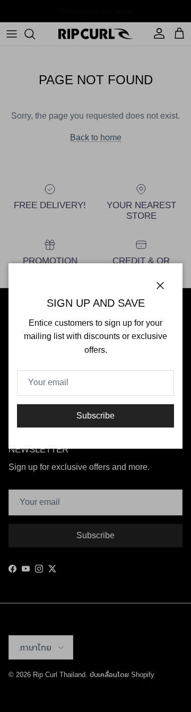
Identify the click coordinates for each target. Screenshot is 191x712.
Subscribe (95, 415)
